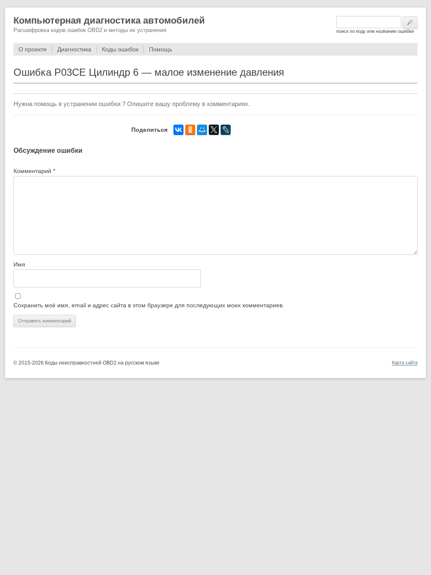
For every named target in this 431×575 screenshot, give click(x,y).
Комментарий (34, 171)
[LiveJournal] (226, 130)
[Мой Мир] (202, 130)
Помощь (160, 49)
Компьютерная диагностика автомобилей (109, 20)
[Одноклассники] (190, 130)
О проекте (33, 49)
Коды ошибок (120, 49)
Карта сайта (405, 362)
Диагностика (74, 49)
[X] (214, 130)
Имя (19, 264)
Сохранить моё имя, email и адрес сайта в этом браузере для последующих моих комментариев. (148, 305)
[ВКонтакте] (178, 130)
